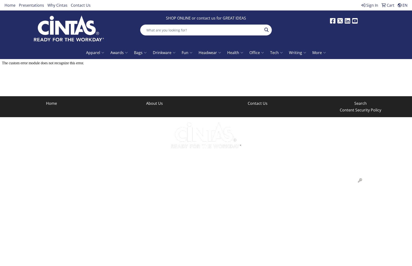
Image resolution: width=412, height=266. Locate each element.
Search (360, 103)
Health (233, 52)
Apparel (93, 52)
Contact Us (81, 5)
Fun (185, 52)
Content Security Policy (360, 110)
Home (10, 5)
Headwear (208, 52)
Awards (117, 52)
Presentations (31, 5)
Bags (138, 52)
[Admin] (360, 180)
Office (254, 52)
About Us (154, 103)
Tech (274, 52)
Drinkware (162, 52)
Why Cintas (57, 5)
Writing (295, 52)
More (317, 52)
